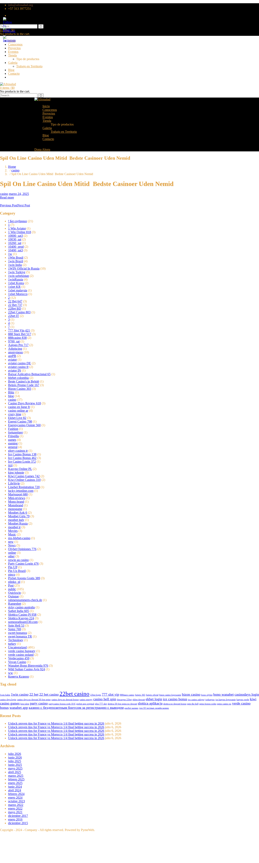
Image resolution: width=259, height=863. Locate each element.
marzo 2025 (15, 775)
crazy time (14, 414)
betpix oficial (152, 695)
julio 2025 (14, 761)
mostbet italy (16, 520)
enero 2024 (15, 797)
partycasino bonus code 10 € (62, 704)
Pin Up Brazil (17, 571)
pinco (11, 574)
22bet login (95, 695)
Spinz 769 (14, 629)
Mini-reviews (16, 498)
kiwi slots (24, 704)
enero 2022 (15, 808)
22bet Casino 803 (19, 312)
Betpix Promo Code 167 (23, 385)
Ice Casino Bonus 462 (22, 458)
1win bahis (5, 695)
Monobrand (15, 505)
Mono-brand (16, 501)
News (12, 545)
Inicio (46, 106)
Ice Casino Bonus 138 (22, 454)
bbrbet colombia (18, 377)
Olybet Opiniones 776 (22, 549)
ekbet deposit (139, 699)
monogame (15, 509)
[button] (7, 87)
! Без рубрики (17, 221)
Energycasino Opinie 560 (24, 425)
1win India (15, 265)
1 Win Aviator (17, 228)
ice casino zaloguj (196, 699)
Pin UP (12, 567)
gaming (13, 443)
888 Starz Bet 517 (19, 334)
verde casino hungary (21, 651)
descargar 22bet (124, 699)
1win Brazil (15, 261)
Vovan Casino (17, 662)
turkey (12, 643)
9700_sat (14, 341)
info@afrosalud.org (20, 5)
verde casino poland (21, 654)
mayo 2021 (15, 812)
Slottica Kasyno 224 (21, 618)
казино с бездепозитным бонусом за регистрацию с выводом (76, 708)
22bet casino (74, 693)
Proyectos (14, 48)
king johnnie (16, 472)
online (12, 552)
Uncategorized (17, 647)
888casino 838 (17, 337)
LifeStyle (14, 483)
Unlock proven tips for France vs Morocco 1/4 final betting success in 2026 (56, 723)
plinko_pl (14, 581)
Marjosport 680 (18, 494)
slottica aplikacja (150, 703)
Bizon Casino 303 (19, 388)
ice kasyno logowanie (225, 699)
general (12, 447)
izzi (10, 465)
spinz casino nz (224, 704)
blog (11, 396)
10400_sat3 (15, 250)
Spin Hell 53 (16, 625)
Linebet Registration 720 (24, 487)
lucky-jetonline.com (20, 490)
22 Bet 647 (15, 301)
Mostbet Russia (18, 523)
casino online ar (18, 410)
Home (12, 166)
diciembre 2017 (18, 815)
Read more (7, 197)
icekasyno (210, 699)
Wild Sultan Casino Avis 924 (26, 669)
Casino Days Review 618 (24, 403)
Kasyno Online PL (20, 469)
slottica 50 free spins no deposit (122, 704)
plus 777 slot (101, 704)
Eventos (13, 51)
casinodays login (247, 694)
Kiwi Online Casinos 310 (24, 479)
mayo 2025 (15, 768)
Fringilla (13, 436)
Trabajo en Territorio (29, 66)
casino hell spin (104, 699)
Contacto (14, 73)
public (12, 589)
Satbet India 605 (18, 611)
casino (15, 170)
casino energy (86, 699)
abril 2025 (14, 772)
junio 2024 (15, 786)
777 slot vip (110, 694)
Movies (13, 530)
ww (10, 673)
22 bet (33, 694)
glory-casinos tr (18, 450)
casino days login (8, 699)
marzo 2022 (15, 805)
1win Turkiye (16, 272)
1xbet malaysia (17, 290)
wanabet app (19, 708)
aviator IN (14, 370)
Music (12, 534)
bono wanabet (223, 694)
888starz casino (127, 695)
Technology (15, 640)
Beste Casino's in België (23, 381)
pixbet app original (85, 704)
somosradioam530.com (23, 622)
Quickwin (14, 592)
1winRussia (15, 279)
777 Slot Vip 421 (19, 330)
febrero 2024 (16, 794)
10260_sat (14, 243)
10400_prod (16, 246)
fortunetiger (15, 432)
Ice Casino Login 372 (22, 461)
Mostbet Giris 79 (19, 516)
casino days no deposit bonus (65, 699)
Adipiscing (15, 348)
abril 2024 (14, 790)
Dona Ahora (42, 149)
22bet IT (13, 316)
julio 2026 (14, 754)
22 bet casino (49, 694)
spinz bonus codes (207, 704)
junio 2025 (15, 764)
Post (11, 585)
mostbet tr (14, 527)
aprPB (12, 356)
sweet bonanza (17, 632)
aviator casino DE (19, 363)
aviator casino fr (18, 367)
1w (10, 254)
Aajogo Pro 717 (18, 345)
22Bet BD (14, 308)
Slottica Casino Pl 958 (22, 614)
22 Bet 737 (15, 305)
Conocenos (15, 44)
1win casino (20, 694)
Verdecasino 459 (18, 658)
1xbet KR (14, 286)
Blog (11, 70)
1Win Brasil (15, 257)
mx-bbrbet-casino (19, 538)
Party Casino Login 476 (23, 563)
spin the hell (192, 704)
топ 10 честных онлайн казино (154, 708)
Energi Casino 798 (20, 421)
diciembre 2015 (18, 823)
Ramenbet (14, 603)
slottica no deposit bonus (174, 704)
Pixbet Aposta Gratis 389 (24, 578)
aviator (12, 359)
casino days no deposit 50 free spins (34, 699)
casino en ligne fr (19, 407)
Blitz (11, 392)
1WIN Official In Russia (23, 268)
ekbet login (154, 699)
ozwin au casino (18, 560)
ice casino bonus (175, 699)
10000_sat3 (15, 235)
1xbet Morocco (18, 294)
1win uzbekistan (18, 275)
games (12, 439)
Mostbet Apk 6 (17, 512)
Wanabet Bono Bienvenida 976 (28, 665)
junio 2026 (15, 757)
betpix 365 (140, 695)
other (11, 556)
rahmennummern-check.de (25, 600)
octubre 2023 (16, 801)
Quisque (13, 596)
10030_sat (14, 239)
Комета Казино (18, 676)
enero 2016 (15, 819)
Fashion (13, 428)
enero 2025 (15, 783)
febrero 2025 (16, 779)
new (11, 541)
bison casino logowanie (170, 695)
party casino (39, 703)
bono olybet (206, 695)
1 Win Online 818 (19, 232)
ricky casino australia (21, 607)
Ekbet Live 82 (17, 418)
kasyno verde (243, 699)
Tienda (12, 55)
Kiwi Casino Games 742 (24, 476)
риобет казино (131, 708)
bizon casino (191, 694)
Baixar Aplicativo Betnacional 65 (29, 374)
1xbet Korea (16, 283)
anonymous (15, 352)
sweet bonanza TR (20, 636)
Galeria (12, 62)
